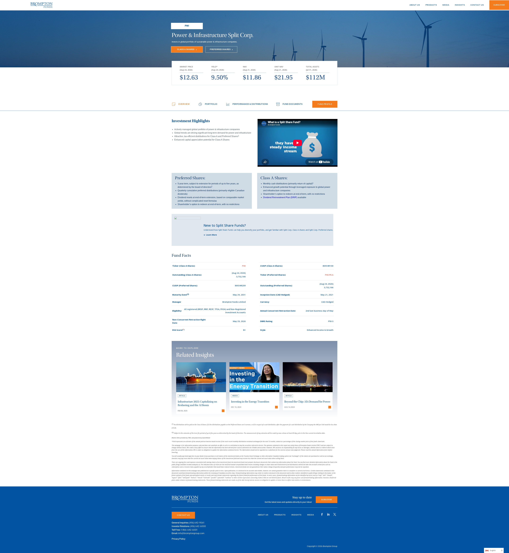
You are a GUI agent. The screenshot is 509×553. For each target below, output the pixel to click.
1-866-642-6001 (189, 530)
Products (280, 515)
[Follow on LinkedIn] (328, 514)
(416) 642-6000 (198, 526)
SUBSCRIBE (326, 499)
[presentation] (180, 104)
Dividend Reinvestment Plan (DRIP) (280, 197)
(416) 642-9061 (196, 522)
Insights (296, 515)
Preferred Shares (220, 49)
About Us (263, 515)
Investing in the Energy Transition (250, 401)
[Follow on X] (334, 514)
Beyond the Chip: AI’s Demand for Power (307, 401)
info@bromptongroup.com (191, 533)
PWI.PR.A (329, 274)
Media (310, 515)
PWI (244, 265)
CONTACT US (183, 515)
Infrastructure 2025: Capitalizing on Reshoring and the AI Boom (197, 403)
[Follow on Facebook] (322, 514)
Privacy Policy (178, 539)
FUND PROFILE (325, 104)
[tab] (180, 104)
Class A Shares (185, 49)
